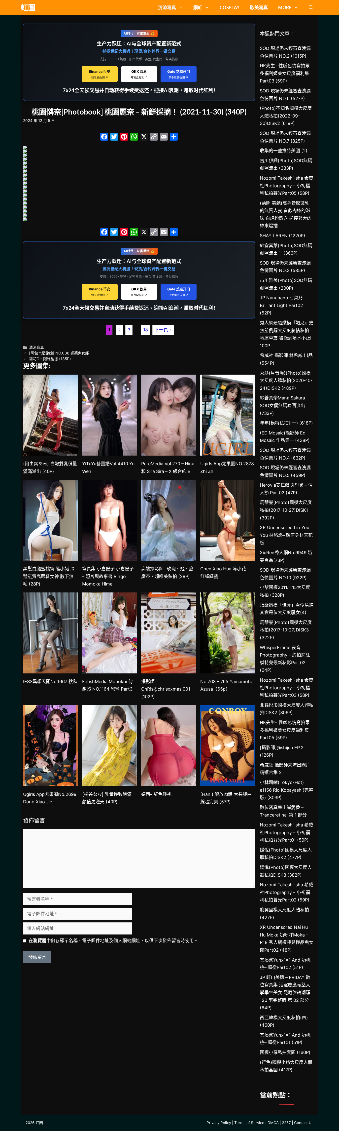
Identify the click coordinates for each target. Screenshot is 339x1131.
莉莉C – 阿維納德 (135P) (50, 358)
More (284, 7)
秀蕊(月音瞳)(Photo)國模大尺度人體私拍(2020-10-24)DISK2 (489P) (286, 380)
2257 (286, 1122)
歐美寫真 (259, 7)
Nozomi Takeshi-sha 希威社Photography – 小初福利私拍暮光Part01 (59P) (286, 832)
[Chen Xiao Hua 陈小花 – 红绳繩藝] (227, 556)
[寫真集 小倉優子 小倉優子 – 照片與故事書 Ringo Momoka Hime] (109, 556)
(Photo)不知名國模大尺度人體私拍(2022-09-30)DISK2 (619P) (286, 116)
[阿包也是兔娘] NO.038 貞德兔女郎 (59, 353)
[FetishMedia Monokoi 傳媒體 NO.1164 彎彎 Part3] (109, 669)
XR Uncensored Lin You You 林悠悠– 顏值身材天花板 (286, 535)
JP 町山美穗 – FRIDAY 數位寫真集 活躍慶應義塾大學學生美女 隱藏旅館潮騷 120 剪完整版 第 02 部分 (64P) (285, 992)
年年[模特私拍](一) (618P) (286, 423)
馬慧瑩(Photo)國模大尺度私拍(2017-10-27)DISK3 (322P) (286, 630)
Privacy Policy (218, 1122)
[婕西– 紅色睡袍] (168, 782)
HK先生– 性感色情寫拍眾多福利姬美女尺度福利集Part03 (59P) (285, 73)
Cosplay (229, 7)
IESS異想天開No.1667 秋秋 (50, 681)
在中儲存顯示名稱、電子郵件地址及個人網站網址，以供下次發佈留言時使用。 (113, 940)
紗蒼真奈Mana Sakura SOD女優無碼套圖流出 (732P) (282, 405)
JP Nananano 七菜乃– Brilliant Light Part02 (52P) (282, 305)
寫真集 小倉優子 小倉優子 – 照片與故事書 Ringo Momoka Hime (108, 576)
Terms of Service (249, 1122)
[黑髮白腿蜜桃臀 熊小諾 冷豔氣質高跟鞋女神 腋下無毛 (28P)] (50, 556)
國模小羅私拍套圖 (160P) (285, 1052)
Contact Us (303, 1122)
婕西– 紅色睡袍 (156, 794)
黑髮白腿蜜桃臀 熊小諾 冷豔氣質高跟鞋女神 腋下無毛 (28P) (49, 576)
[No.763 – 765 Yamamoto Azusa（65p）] (227, 669)
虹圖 (28, 7)
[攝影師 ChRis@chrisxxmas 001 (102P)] (168, 669)
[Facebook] (104, 137)
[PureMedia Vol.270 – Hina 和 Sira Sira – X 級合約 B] (168, 451)
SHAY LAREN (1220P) (282, 235)
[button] (311, 7)
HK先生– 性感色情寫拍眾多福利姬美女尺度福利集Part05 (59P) (285, 730)
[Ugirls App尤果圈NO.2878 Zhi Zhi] (227, 451)
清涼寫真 (167, 7)
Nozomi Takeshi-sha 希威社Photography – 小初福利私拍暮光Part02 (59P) (286, 892)
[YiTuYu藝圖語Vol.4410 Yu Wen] (109, 451)
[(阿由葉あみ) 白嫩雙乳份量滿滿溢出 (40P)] (50, 451)
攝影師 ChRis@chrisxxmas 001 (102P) (165, 689)
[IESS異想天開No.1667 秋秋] (50, 669)
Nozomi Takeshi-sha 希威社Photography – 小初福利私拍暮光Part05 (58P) (286, 185)
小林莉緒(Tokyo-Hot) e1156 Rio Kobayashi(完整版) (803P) (286, 790)
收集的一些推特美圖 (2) (283, 150)
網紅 (197, 7)
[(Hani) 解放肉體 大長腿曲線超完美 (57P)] (227, 782)
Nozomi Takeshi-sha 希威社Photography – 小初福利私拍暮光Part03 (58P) (286, 687)
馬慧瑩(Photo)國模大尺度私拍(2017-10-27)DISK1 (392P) (286, 510)
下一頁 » (163, 329)
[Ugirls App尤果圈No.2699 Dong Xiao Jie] (50, 782)
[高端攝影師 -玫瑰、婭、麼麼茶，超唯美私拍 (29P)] (168, 556)
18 (145, 329)
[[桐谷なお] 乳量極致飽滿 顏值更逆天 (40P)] (109, 782)
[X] (144, 137)
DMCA (273, 1122)
